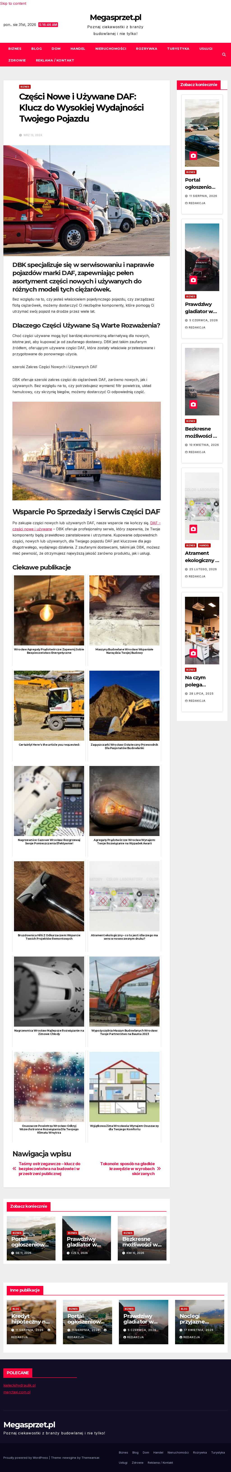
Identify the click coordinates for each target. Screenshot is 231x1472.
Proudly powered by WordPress (26, 1457)
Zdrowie (17, 60)
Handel (78, 49)
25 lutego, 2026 (203, 569)
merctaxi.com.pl (16, 1392)
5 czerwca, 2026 (203, 320)
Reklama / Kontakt (55, 60)
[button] (224, 54)
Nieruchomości (110, 49)
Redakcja (197, 203)
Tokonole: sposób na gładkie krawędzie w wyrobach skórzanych (127, 1168)
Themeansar (90, 1457)
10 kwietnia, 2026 (204, 445)
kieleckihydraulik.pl (19, 1385)
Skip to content (13, 3)
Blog (36, 49)
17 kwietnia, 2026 (199, 1330)
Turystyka (178, 49)
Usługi (206, 49)
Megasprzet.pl (115, 17)
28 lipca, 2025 (201, 693)
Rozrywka (146, 49)
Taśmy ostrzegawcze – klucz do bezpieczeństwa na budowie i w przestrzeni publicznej (49, 1168)
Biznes (14, 49)
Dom (56, 49)
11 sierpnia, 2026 (203, 196)
